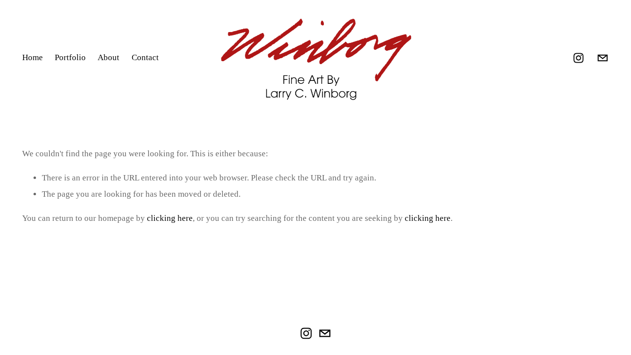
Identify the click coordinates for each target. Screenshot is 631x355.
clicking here (170, 218)
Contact (145, 57)
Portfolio (70, 57)
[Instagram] (578, 58)
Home (32, 57)
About (108, 57)
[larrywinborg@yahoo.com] (602, 58)
